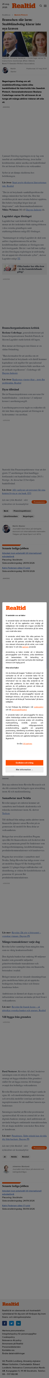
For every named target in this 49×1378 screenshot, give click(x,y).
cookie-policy (38, 707)
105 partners (27, 744)
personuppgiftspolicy (19, 710)
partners (25, 647)
